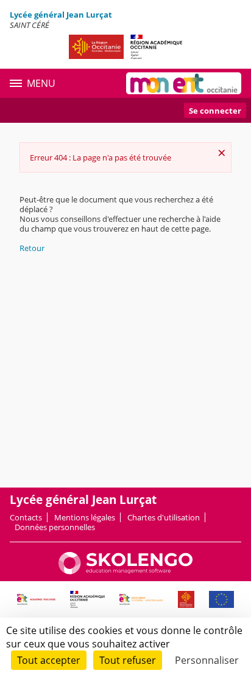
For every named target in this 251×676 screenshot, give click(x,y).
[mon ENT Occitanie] (183, 83)
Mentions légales (84, 517)
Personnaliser (207, 660)
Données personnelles (55, 527)
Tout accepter (48, 660)
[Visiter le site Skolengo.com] (125, 571)
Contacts (26, 517)
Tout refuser (127, 660)
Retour (31, 248)
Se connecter (215, 110)
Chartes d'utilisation (163, 517)
